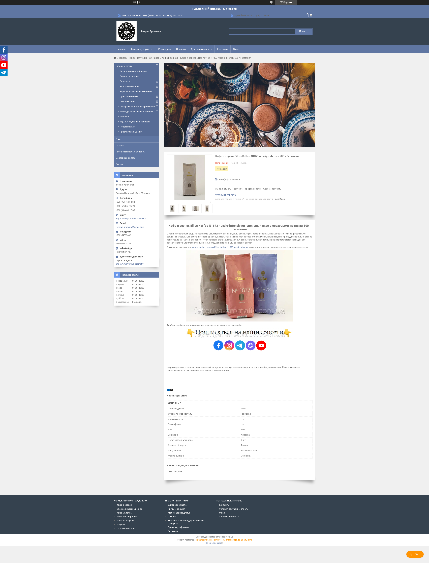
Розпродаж (164, 49)
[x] (171, 390)
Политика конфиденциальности (237, 540)
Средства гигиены (129, 96)
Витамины (173, 531)
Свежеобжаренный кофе (129, 509)
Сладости (125, 81)
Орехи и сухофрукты (178, 527)
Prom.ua (229, 537)
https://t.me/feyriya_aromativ (129, 264)
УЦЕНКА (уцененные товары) (135, 121)
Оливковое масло (177, 505)
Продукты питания (129, 76)
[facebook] (168, 390)
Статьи (119, 164)
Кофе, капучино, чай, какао (144, 58)
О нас (236, 49)
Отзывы (120, 145)
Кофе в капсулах (125, 520)
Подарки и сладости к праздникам (138, 106)
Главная (121, 49)
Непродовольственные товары (136, 111)
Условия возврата (229, 516)
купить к (196, 247)
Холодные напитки (129, 86)
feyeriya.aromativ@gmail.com (130, 227)
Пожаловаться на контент (208, 540)
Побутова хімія (127, 126)
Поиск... (303, 31)
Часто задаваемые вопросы (130, 151)
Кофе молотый (124, 513)
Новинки (181, 49)
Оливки (172, 516)
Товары (123, 58)
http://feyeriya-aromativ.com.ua (131, 218)
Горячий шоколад (126, 528)
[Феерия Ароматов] (126, 31)
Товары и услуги (140, 49)
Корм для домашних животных (136, 91)
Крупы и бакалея (176, 509)
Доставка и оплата (201, 49)
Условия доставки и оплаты (234, 509)
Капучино (121, 524)
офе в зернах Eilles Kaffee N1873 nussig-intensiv (224, 247)
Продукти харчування (131, 131)
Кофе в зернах (170, 58)
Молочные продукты (179, 513)
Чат (417, 554)
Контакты (222, 49)
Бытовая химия (128, 101)
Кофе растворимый (127, 516)
